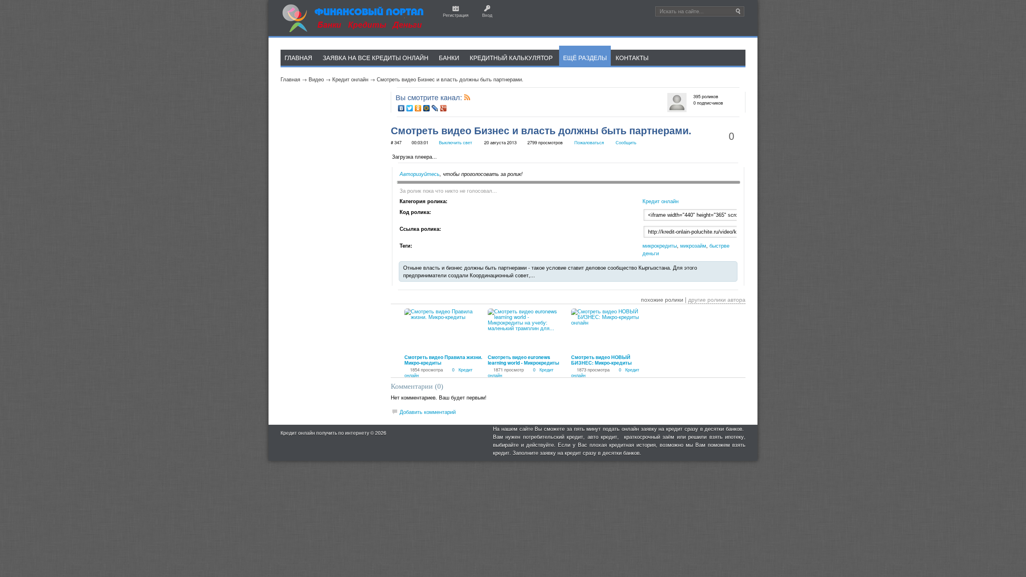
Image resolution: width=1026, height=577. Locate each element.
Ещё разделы (585, 57)
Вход (487, 15)
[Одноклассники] (418, 108)
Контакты (632, 57)
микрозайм (693, 245)
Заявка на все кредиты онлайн (375, 57)
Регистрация (456, 15)
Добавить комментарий (428, 412)
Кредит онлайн (350, 79)
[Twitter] (410, 108)
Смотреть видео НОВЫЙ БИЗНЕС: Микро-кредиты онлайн (601, 362)
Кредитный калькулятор (511, 57)
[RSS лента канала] (467, 99)
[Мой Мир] (426, 108)
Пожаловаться (589, 142)
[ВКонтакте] (401, 108)
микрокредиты (659, 245)
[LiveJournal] (435, 108)
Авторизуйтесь (420, 174)
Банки (449, 57)
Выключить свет (455, 142)
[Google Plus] (443, 108)
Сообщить (626, 142)
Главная (290, 79)
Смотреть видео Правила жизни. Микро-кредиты (443, 359)
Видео (316, 79)
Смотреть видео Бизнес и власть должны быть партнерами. (450, 79)
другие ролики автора (716, 299)
